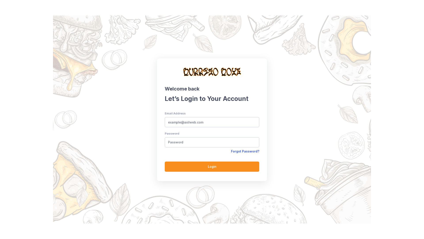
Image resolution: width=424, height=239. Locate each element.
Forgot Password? (245, 151)
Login (212, 166)
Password (172, 133)
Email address (175, 113)
